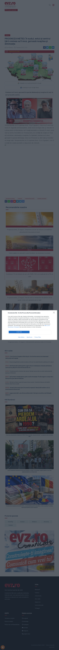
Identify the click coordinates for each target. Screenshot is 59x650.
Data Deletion (21, 337)
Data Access (29, 337)
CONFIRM (19, 332)
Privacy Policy (38, 337)
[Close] (54, 313)
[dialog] (29, 325)
